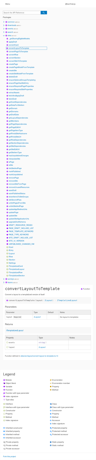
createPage (13, 64)
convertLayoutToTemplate (19, 48)
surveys (11, 279)
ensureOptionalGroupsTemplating (22, 80)
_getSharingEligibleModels (19, 38)
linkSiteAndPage (15, 168)
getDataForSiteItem (16, 105)
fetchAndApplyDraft (16, 95)
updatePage (13, 212)
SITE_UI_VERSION (16, 240)
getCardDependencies (17, 102)
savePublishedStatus (17, 193)
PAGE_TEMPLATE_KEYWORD (21, 231)
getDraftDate (14, 114)
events (10, 28)
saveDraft (12, 190)
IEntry (11, 250)
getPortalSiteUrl (15, 136)
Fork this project (9, 456)
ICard (11, 247)
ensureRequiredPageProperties (21, 86)
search (10, 32)
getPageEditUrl (15, 127)
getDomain (13, 108)
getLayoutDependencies (18, 117)
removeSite (13, 181)
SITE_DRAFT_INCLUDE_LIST (21, 237)
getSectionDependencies (18, 143)
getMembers (14, 121)
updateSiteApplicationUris (19, 218)
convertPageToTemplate (18, 51)
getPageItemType (16, 130)
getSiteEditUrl (14, 149)
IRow (11, 256)
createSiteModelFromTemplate (21, 73)
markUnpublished (16, 174)
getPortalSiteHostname (18, 133)
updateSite (13, 215)
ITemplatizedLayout (16, 269)
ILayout (12, 253)
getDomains (13, 111)
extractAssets (14, 92)
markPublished (14, 171)
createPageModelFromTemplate (21, 67)
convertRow (13, 54)
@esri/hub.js (70, 3)
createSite (13, 70)
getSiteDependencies (17, 146)
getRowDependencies (17, 140)
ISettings (12, 263)
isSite (11, 165)
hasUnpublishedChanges (19, 155)
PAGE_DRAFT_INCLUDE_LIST (21, 228)
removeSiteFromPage (17, 184)
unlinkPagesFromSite (17, 203)
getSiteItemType (15, 152)
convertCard (13, 45)
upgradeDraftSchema (17, 222)
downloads (12, 25)
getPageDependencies (18, 124)
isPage (11, 162)
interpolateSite (14, 158)
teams (10, 282)
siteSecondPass (15, 199)
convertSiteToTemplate (18, 61)
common (11, 22)
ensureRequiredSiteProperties (21, 89)
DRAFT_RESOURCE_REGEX (20, 225)
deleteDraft (13, 76)
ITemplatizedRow (15, 272)
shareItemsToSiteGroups (18, 196)
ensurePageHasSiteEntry (19, 83)
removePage (14, 177)
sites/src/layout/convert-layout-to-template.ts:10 (39, 356)
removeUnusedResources (19, 187)
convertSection (14, 57)
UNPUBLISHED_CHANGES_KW (21, 244)
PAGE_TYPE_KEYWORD (19, 234)
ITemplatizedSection (17, 275)
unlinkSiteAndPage (16, 206)
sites (9, 35)
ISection (12, 259)
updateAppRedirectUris (18, 209)
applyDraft (13, 41)
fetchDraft (12, 99)
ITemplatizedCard (16, 266)
